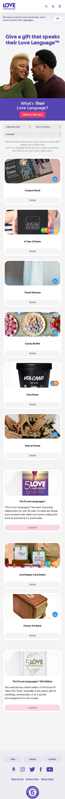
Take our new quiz (32, 114)
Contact (52, 759)
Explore (32, 527)
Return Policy (47, 779)
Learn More (28, 20)
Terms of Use (17, 779)
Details (32, 200)
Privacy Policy (32, 779)
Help (13, 759)
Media (32, 759)
